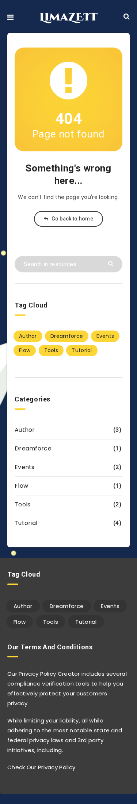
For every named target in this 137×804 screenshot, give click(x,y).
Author (28, 336)
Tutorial (82, 350)
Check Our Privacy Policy (41, 767)
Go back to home (71, 219)
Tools (51, 350)
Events (105, 336)
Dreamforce (66, 336)
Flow (24, 350)
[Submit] (111, 263)
